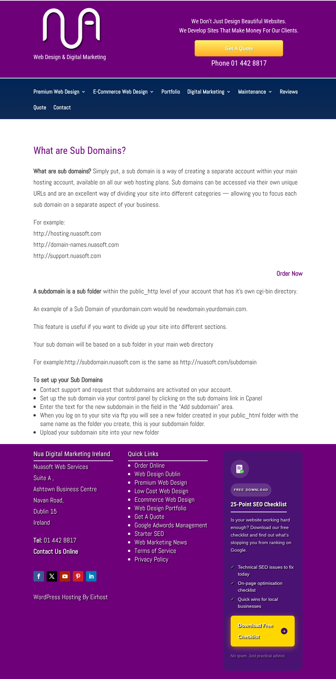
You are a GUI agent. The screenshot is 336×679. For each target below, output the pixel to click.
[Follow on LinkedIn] (91, 576)
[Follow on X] (52, 576)
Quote (39, 108)
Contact (62, 108)
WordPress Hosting (57, 597)
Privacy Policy (151, 559)
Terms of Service (155, 550)
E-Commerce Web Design (120, 92)
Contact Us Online (55, 551)
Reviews (289, 92)
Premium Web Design (56, 92)
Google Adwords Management (171, 525)
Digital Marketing (205, 92)
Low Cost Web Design (161, 491)
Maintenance (252, 92)
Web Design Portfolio (160, 508)
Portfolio (170, 92)
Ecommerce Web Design (165, 499)
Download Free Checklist (255, 631)
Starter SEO (149, 533)
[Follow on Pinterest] (78, 576)
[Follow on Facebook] (38, 576)
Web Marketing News (161, 542)
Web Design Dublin (157, 474)
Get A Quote (239, 48)
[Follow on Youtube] (65, 576)
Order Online (150, 465)
